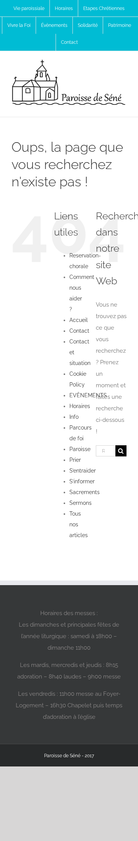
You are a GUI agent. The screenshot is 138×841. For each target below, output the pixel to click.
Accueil (78, 320)
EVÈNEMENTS (88, 395)
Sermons (80, 503)
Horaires (79, 406)
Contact (79, 331)
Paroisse (79, 449)
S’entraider (82, 471)
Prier (75, 460)
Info (74, 417)
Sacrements (84, 492)
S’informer (82, 481)
